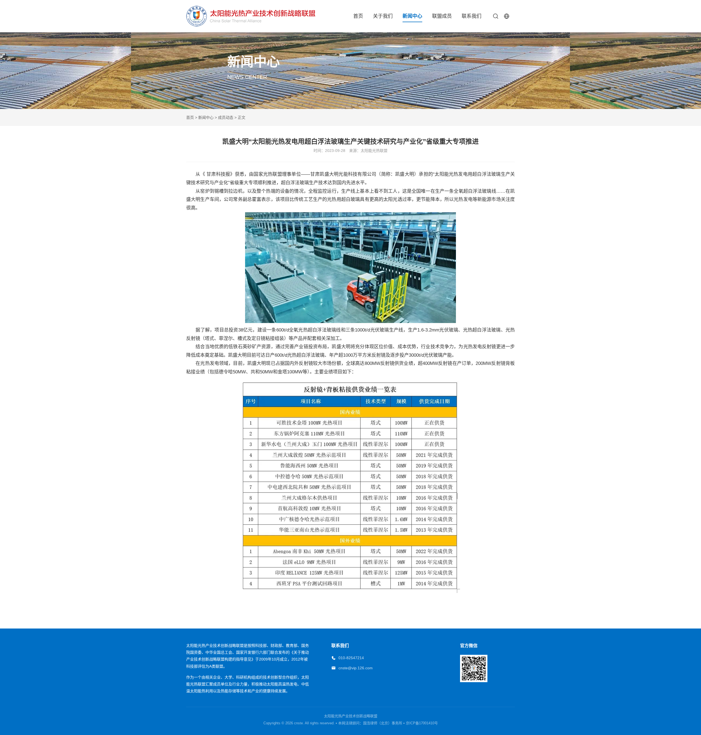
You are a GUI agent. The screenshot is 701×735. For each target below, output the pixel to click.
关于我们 (383, 16)
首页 (358, 16)
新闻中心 (412, 16)
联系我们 (471, 16)
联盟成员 (442, 16)
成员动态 (225, 117)
